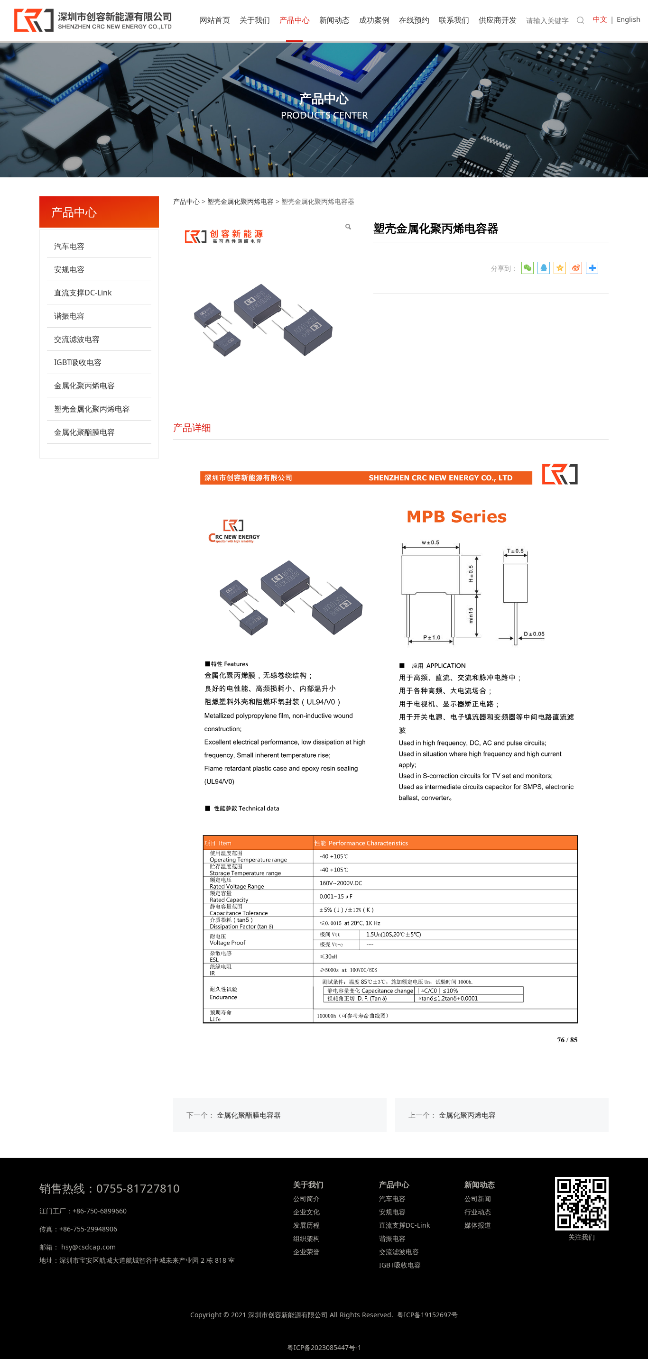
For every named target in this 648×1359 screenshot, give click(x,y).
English (628, 19)
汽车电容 (69, 246)
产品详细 (192, 427)
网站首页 (215, 20)
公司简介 (306, 1198)
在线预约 (414, 20)
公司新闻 (477, 1198)
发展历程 (306, 1225)
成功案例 (374, 20)
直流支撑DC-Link (83, 292)
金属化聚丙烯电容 (84, 385)
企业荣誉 (306, 1251)
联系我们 (454, 20)
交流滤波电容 (77, 339)
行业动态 (477, 1211)
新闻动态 (334, 20)
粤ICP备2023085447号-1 (324, 1347)
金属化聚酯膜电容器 (249, 1115)
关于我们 (255, 20)
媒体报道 (477, 1225)
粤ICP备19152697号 (427, 1314)
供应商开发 (498, 20)
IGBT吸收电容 (78, 362)
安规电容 (69, 269)
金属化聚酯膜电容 (84, 432)
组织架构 (306, 1238)
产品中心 (294, 20)
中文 (600, 19)
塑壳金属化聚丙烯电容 (92, 409)
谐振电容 (69, 316)
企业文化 (306, 1211)
